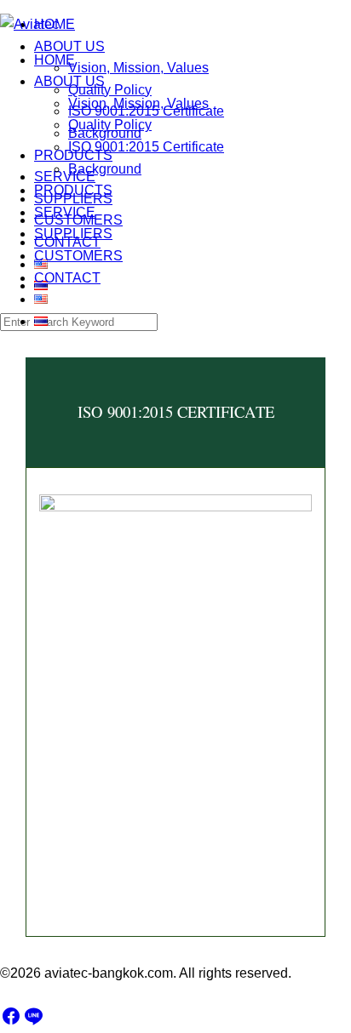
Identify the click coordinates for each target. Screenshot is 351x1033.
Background (104, 169)
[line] (33, 1021)
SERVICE (64, 212)
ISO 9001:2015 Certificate (146, 147)
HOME (54, 60)
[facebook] (11, 1021)
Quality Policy (110, 124)
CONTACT (67, 278)
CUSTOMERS (78, 255)
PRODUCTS (73, 190)
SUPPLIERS (73, 233)
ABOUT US (69, 81)
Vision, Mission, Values (138, 103)
